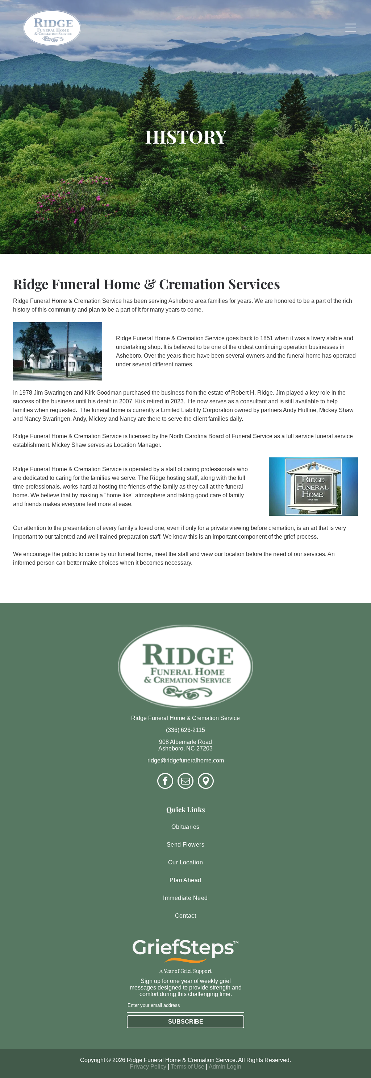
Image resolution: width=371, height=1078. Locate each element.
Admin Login (225, 1066)
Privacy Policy (148, 1066)
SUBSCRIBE (185, 1022)
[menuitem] (185, 827)
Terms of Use (187, 1066)
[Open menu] (350, 27)
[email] (185, 782)
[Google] (206, 782)
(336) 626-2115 (185, 730)
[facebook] (165, 782)
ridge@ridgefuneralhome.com (185, 760)
